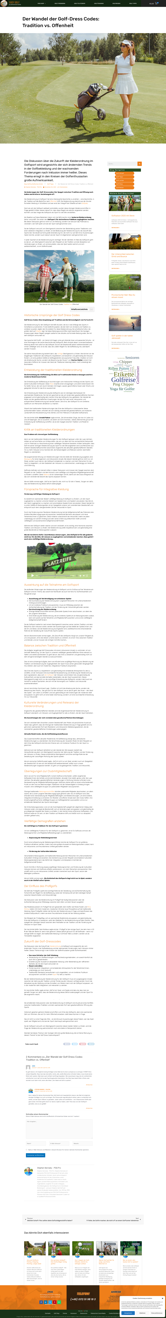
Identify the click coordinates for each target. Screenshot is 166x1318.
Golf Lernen (120, 180)
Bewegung (28, 459)
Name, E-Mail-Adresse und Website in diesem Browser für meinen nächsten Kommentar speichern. (58, 1150)
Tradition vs (68, 304)
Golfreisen (116, 3)
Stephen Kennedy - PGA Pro (42, 1089)
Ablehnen (142, 1313)
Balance (46, 475)
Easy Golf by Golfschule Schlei (33, 184)
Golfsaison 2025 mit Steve (123, 216)
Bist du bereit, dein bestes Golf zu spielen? (130, 1261)
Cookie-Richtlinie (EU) (115, 1313)
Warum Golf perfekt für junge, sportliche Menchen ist (106, 1262)
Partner (65, 1313)
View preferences (156, 1313)
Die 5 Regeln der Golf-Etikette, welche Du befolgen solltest (82, 1262)
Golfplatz (85, 203)
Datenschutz (83, 1313)
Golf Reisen (120, 187)
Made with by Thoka (83, 1310)
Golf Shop (119, 184)
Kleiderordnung (55, 946)
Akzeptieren (128, 1313)
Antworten (89, 1085)
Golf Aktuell (120, 173)
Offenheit (53, 201)
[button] (162, 1298)
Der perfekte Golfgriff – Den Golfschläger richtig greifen (59, 1262)
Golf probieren (60, 3)
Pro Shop (41, 3)
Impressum (73, 1313)
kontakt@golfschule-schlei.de (50, 1295)
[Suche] (139, 164)
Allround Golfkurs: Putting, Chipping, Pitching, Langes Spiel (34, 1262)
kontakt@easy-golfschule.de (50, 1297)
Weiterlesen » (116, 227)
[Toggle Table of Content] (90, 309)
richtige (60, 354)
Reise (52, 384)
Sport (55, 974)
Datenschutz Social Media (98, 1313)
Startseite (47, 1313)
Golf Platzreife (79, 3)
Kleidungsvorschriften (46, 791)
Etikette (38, 331)
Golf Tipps (133, 3)
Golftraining (99, 3)
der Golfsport (49, 675)
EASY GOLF (15, 3)
